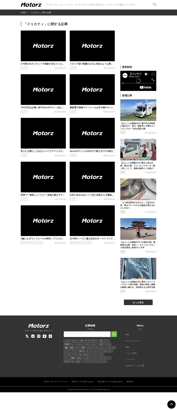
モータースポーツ (28, 243)
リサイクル (111, 348)
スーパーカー (98, 354)
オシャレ (90, 348)
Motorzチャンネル (133, 365)
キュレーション (92, 351)
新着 (127, 334)
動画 (72, 348)
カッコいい (100, 348)
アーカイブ (69, 354)
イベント (88, 361)
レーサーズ (130, 359)
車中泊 (81, 351)
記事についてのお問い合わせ (82, 382)
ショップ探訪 (131, 353)
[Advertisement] (138, 44)
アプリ (74, 351)
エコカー (75, 341)
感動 (66, 348)
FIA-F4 (67, 361)
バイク (24, 68)
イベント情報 (70, 358)
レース (103, 361)
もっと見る (138, 302)
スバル (108, 344)
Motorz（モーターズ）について (56, 382)
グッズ (96, 361)
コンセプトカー (106, 351)
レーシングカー (78, 344)
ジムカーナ (87, 358)
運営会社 (130, 382)
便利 (83, 348)
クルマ (67, 341)
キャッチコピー (91, 344)
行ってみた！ (77, 361)
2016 (79, 358)
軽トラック (105, 341)
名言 (101, 344)
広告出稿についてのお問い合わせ (109, 382)
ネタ (77, 348)
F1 (76, 354)
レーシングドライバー (102, 358)
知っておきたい (85, 354)
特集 (122, 132)
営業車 (67, 344)
